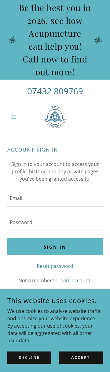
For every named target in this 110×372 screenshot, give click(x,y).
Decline (29, 357)
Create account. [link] (73, 280)
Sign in (55, 247)
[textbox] (55, 198)
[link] (55, 117)
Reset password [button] (55, 266)
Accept (80, 357)
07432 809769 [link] (55, 91)
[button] (14, 117)
